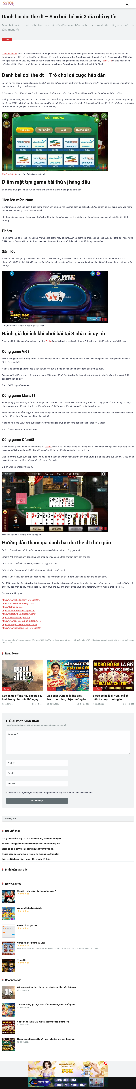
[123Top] (8, 4)
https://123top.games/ (12, 607)
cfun (13, 640)
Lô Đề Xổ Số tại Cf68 (27, 925)
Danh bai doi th (9, 174)
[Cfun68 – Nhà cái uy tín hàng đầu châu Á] (8, 902)
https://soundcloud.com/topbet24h (18, 610)
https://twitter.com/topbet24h (16, 617)
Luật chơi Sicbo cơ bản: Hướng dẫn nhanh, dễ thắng (26, 859)
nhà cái (93, 640)
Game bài (63, 640)
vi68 (10, 642)
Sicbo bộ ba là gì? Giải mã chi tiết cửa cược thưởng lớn (111, 697)
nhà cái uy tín (102, 640)
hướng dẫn (81, 640)
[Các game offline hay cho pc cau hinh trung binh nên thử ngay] (22, 675)
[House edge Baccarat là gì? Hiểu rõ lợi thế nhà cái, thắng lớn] (8, 1050)
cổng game (26, 640)
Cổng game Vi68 (37, 640)
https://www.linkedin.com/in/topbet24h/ (21, 600)
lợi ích (88, 640)
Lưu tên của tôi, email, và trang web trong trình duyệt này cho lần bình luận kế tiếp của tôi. (51, 792)
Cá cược (8, 640)
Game (57, 640)
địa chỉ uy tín (49, 640)
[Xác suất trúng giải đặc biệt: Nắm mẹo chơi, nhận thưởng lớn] (68, 675)
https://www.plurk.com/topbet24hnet (19, 624)
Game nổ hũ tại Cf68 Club (29, 908)
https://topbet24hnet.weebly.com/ (18, 603)
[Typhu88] (8, 971)
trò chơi (125, 640)
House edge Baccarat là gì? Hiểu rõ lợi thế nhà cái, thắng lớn (30, 854)
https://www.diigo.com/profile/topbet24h (21, 621)
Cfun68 (48, 446)
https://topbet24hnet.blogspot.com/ (19, 614)
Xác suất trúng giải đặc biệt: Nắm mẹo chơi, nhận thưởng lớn (67, 697)
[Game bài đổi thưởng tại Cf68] (8, 954)
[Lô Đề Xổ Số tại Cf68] (8, 937)
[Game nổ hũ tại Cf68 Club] (8, 919)
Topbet (49, 341)
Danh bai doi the (9, 53)
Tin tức (7, 39)
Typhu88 (21, 960)
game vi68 (72, 640)
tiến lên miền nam (114, 640)
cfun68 (18, 640)
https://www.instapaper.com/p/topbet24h (21, 628)
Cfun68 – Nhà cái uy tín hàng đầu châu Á (36, 891)
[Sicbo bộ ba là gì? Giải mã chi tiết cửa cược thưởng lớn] (113, 675)
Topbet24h (107, 60)
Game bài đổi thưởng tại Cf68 (31, 943)
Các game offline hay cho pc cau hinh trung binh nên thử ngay (22, 697)
